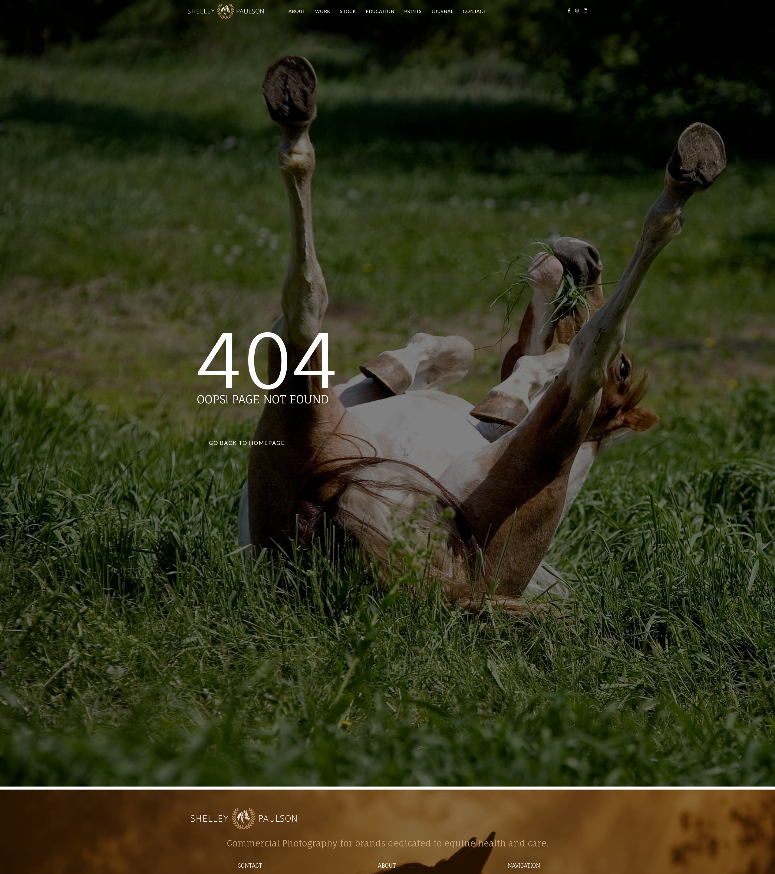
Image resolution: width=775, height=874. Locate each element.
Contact (474, 11)
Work (322, 11)
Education (380, 11)
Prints (413, 11)
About (297, 11)
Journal (442, 11)
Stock (348, 11)
